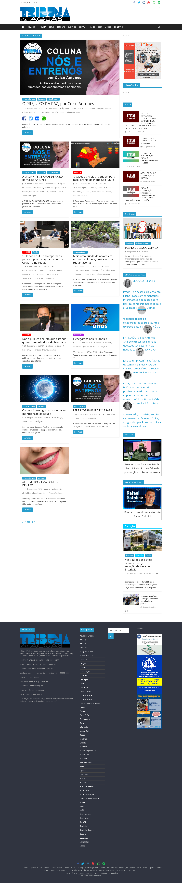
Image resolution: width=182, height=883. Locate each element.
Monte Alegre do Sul (88, 751)
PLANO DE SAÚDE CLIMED (141, 247)
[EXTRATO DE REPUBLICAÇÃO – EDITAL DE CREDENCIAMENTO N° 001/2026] (131, 152)
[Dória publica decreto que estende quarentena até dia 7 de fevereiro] (44, 305)
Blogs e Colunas (29, 99)
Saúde (108, 191)
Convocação (85, 671)
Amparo (83, 640)
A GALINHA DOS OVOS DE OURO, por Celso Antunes (42, 178)
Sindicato (129, 243)
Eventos (72, 27)
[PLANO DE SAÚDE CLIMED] (142, 220)
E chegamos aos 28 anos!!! (90, 339)
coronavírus (41, 270)
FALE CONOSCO (133, 870)
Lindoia (59, 270)
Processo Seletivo (87, 786)
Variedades (78, 335)
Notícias (83, 766)
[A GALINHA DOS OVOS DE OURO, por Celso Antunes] (44, 143)
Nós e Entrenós (53, 99)
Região (35, 252)
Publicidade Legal (87, 794)
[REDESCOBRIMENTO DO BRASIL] (95, 377)
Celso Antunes (82, 108)
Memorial (41, 406)
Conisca (83, 667)
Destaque (41, 99)
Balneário (84, 648)
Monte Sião (84, 754)
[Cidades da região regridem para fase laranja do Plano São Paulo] (95, 143)
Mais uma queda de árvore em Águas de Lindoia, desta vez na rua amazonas (93, 259)
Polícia (42, 27)
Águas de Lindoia (69, 108)
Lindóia (83, 743)
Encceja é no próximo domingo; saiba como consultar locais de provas (149, 600)
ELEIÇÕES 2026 (86, 699)
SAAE (82, 806)
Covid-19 (77, 172)
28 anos (108, 342)
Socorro (25, 278)
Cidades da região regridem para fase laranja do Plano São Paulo (94, 178)
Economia (40, 112)
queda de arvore (88, 274)
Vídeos (82, 846)
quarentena (44, 274)
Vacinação (49, 278)
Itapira (82, 735)
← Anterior (28, 521)
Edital (82, 27)
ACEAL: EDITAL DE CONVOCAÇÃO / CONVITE (148, 175)
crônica (25, 112)
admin (100, 183)
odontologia (36, 493)
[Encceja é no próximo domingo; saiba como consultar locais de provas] (131, 595)
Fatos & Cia (84, 715)
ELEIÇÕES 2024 (96, 27)
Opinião (83, 770)
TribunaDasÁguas (73, 112)
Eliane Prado (53, 108)
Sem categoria (85, 814)
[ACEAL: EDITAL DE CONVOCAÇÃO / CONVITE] (131, 172)
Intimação (84, 727)
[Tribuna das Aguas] (23, 27)
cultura (32, 112)
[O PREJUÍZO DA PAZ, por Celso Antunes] (69, 41)
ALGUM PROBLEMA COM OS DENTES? (40, 483)
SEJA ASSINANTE (120, 870)
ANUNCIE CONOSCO (106, 870)
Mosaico (83, 758)
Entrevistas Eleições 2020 (90, 703)
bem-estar (58, 489)
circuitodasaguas (80, 187)
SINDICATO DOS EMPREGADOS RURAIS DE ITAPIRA (150, 140)
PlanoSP (35, 274)
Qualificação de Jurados (89, 798)
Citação (83, 663)
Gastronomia (85, 719)
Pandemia (86, 191)
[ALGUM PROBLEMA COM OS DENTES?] (44, 449)
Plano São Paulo (98, 191)
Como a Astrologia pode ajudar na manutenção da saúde (44, 411)
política (60, 191)
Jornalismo (87, 346)
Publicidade (84, 790)
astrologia (58, 417)
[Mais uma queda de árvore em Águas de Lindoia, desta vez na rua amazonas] (95, 223)
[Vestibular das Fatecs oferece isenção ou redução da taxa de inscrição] (142, 532)
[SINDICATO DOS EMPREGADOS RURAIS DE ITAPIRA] (131, 138)
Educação (139, 555)
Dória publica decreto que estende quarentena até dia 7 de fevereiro (44, 340)
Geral (51, 27)
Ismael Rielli (84, 731)
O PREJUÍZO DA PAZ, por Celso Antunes (58, 103)
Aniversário (77, 346)
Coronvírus (92, 187)
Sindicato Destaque (142, 243)
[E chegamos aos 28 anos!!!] (95, 305)
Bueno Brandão (86, 655)
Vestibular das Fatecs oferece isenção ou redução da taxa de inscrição (138, 564)
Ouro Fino (84, 774)
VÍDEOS (108, 27)
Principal (83, 782)
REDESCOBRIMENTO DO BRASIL (93, 410)
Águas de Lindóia (80, 252)
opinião (62, 112)
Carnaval (83, 659)
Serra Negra (55, 274)
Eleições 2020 (85, 691)
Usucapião (84, 838)
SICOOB (83, 822)
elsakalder (26, 493)
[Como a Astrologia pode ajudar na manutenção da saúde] (44, 377)
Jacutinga (83, 739)
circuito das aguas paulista (100, 108)
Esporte (61, 27)
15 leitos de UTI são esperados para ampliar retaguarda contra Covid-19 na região (42, 259)
